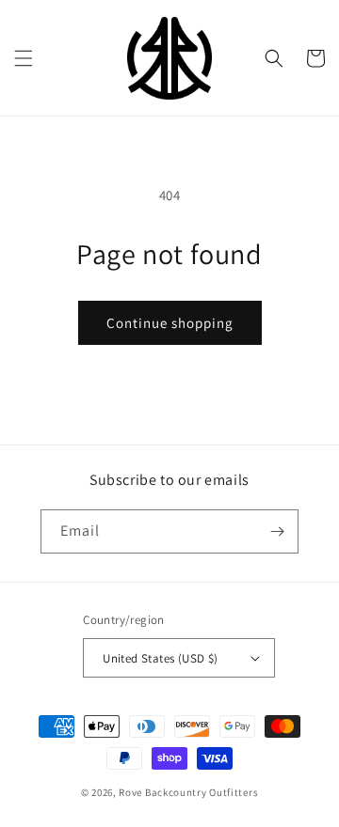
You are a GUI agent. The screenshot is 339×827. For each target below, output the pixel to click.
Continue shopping (170, 323)
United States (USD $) (160, 658)
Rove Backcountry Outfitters (188, 792)
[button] (23, 58)
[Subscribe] (277, 531)
